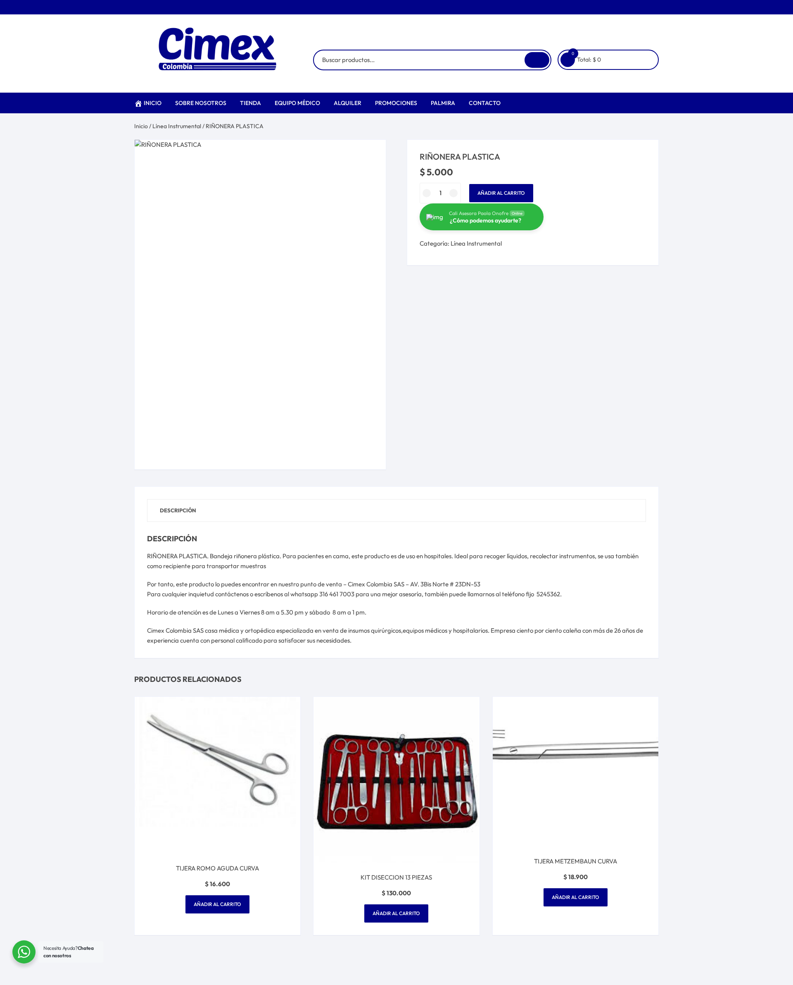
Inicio (152, 103)
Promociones (396, 103)
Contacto (485, 103)
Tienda (250, 103)
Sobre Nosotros (200, 103)
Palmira (443, 103)
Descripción (178, 510)
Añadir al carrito (501, 193)
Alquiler (347, 103)
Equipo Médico (297, 103)
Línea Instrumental (176, 126)
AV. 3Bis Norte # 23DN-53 (445, 584)
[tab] (178, 510)
